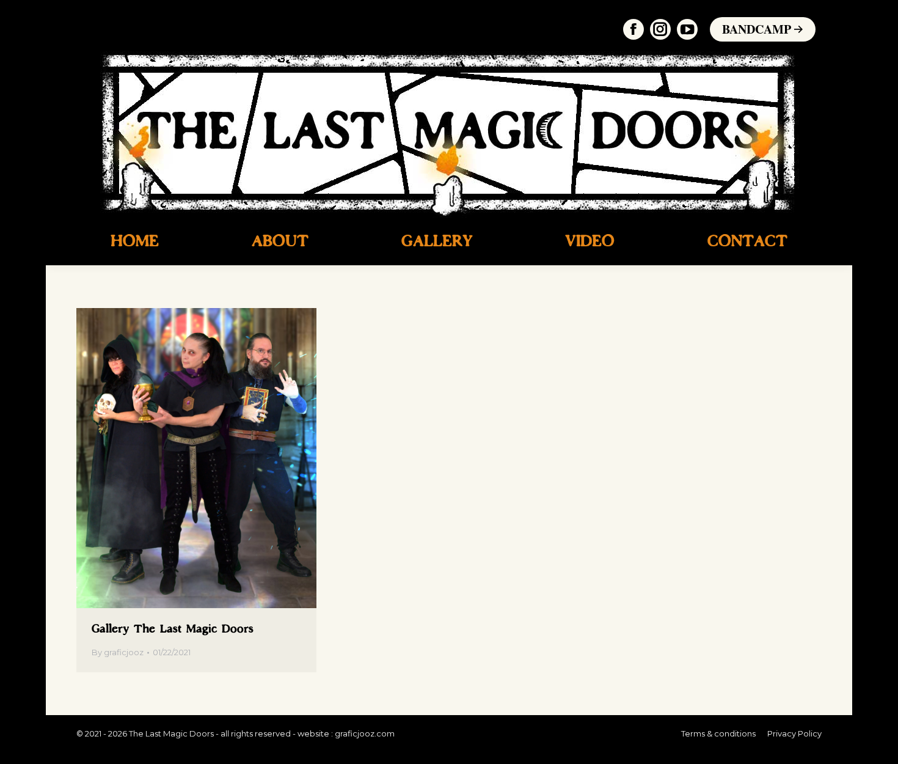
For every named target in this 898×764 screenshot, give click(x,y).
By (118, 652)
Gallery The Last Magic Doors (173, 629)
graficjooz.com (365, 733)
